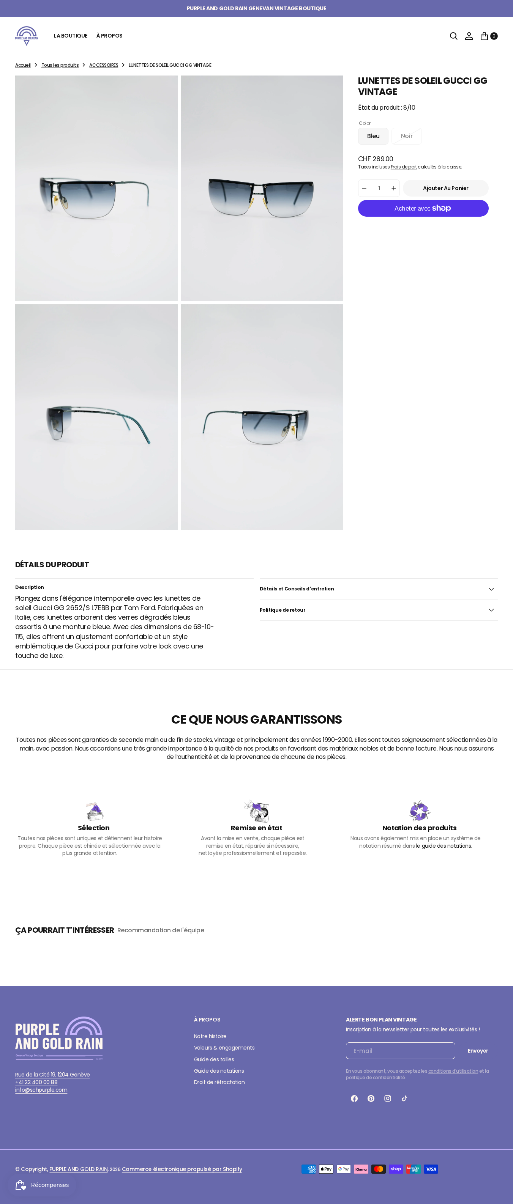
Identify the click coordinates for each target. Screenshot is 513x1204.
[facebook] (354, 1098)
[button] (469, 36)
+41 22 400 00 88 (36, 1082)
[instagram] (387, 1098)
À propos (109, 35)
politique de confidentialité (375, 1077)
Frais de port (404, 167)
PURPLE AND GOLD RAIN (78, 1169)
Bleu (377, 138)
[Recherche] (453, 36)
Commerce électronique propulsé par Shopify (182, 1169)
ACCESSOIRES (103, 65)
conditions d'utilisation (453, 1071)
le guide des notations (443, 846)
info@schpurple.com (41, 1090)
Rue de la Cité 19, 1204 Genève (52, 1074)
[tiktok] (404, 1098)
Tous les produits (60, 65)
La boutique (70, 35)
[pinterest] (371, 1098)
